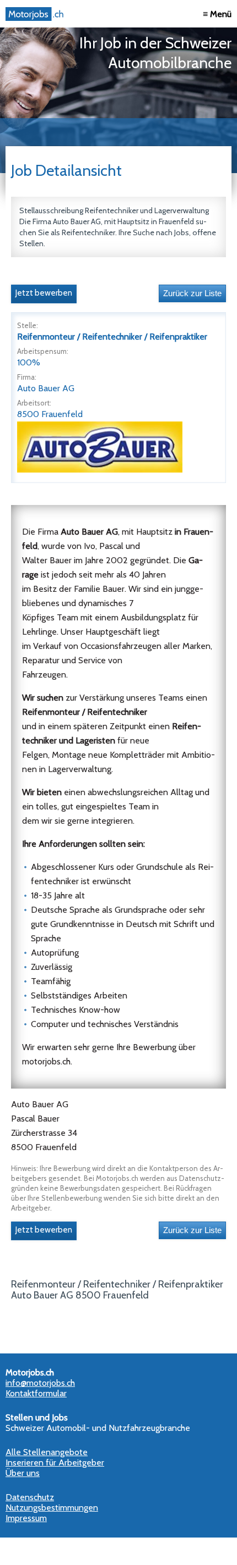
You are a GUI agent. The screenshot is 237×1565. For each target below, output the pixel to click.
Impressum (26, 1518)
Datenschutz (30, 1497)
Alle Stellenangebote (47, 1452)
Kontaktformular (36, 1393)
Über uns (23, 1473)
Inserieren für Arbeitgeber (55, 1462)
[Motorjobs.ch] (36, 14)
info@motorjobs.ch (40, 1383)
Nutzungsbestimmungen (52, 1507)
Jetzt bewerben (43, 293)
